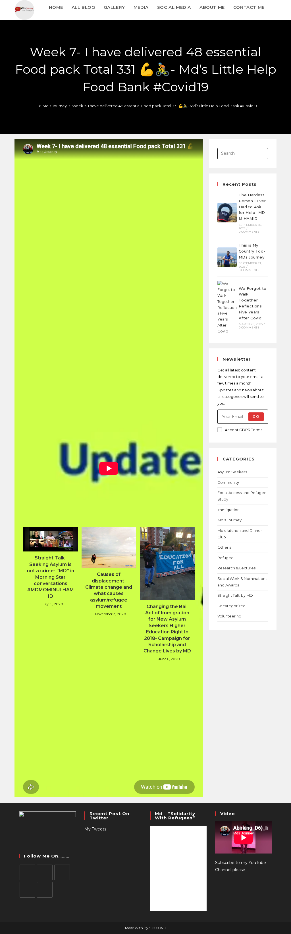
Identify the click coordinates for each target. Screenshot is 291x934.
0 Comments (249, 232)
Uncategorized (231, 606)
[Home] (35, 106)
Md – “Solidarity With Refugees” (175, 816)
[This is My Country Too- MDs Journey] (227, 257)
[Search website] (275, 7)
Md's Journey (229, 520)
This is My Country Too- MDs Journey (252, 251)
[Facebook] (45, 872)
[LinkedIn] (27, 890)
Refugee (225, 557)
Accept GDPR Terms (243, 429)
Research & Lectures (236, 568)
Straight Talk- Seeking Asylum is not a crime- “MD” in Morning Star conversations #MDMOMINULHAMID (50, 577)
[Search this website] (242, 153)
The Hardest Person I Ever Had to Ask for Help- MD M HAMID (252, 207)
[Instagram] (62, 872)
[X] (27, 872)
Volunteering (229, 616)
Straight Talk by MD (235, 595)
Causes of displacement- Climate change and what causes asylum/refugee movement (108, 590)
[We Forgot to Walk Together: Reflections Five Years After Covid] (227, 307)
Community (228, 482)
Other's (224, 547)
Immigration (228, 509)
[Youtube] (45, 890)
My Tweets (95, 829)
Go (256, 416)
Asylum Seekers (232, 472)
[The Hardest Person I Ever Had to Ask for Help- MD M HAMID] (227, 212)
